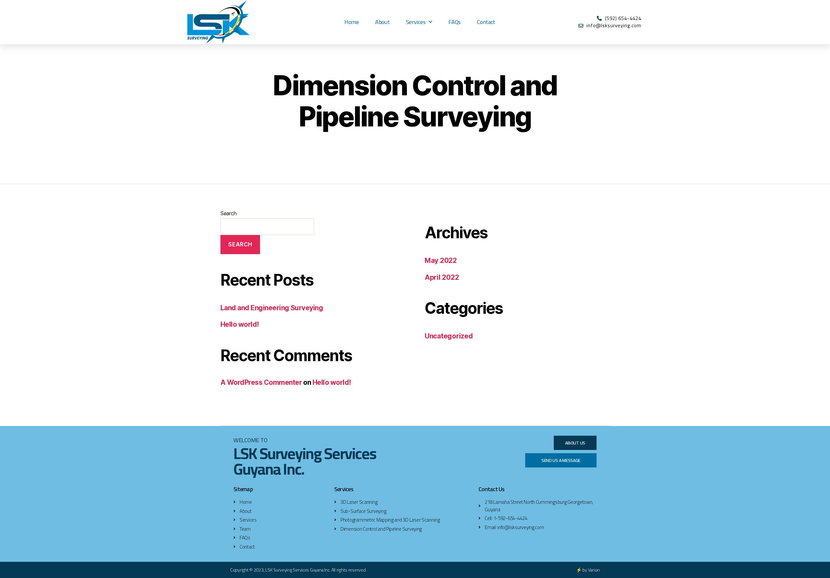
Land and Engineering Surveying (271, 308)
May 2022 (441, 260)
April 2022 (442, 277)
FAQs (454, 22)
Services (416, 22)
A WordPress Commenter (261, 382)
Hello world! (239, 324)
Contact (486, 22)
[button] (575, 443)
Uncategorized (449, 336)
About (382, 22)
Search (228, 213)
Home (351, 22)
